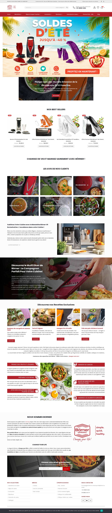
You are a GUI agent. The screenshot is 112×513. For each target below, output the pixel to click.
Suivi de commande (38, 487)
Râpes (45, 185)
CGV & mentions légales (64, 490)
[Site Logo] (11, 7)
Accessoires (48, 14)
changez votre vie (74, 354)
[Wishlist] (98, 7)
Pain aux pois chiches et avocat (67, 328)
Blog (99, 14)
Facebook (83, 498)
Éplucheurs (58, 14)
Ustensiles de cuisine (72, 14)
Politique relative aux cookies (65, 495)
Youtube (86, 498)
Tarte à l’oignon (12, 328)
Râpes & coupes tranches (32, 14)
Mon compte (36, 490)
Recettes (80, 205)
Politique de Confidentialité (64, 492)
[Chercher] (67, 7)
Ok (101, 510)
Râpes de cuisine (12, 487)
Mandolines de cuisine (13, 484)
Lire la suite (11, 339)
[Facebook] (101, 1)
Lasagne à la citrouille (39, 328)
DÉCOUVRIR (56, 95)
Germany (27, 420)
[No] (110, 510)
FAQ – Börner (61, 484)
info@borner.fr (86, 491)
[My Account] (94, 7)
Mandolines (18, 14)
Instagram (90, 498)
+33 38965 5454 (86, 488)
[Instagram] (104, 1)
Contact (35, 484)
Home (8, 14)
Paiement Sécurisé (62, 487)
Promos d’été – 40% (88, 14)
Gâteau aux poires (88, 328)
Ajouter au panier (19, 146)
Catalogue (10, 498)
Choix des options (44, 146)
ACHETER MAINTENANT (13, 245)
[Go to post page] (18, 317)
